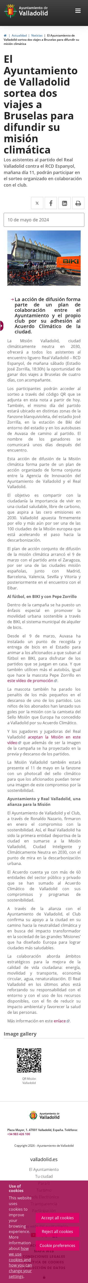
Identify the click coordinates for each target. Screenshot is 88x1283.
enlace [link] (62, 1021)
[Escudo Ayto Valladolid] (34, 1115)
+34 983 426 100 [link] (18, 1134)
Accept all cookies (57, 1217)
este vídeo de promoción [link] (32, 680)
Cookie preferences (57, 1245)
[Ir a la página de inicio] (11, 11)
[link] (5, 35)
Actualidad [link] (19, 35)
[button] (78, 11)
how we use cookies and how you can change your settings (20, 1262)
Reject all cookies (57, 1231)
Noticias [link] (37, 35)
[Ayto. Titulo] (49, 1115)
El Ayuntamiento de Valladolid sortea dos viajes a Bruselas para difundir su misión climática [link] (41, 39)
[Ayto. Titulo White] (33, 11)
